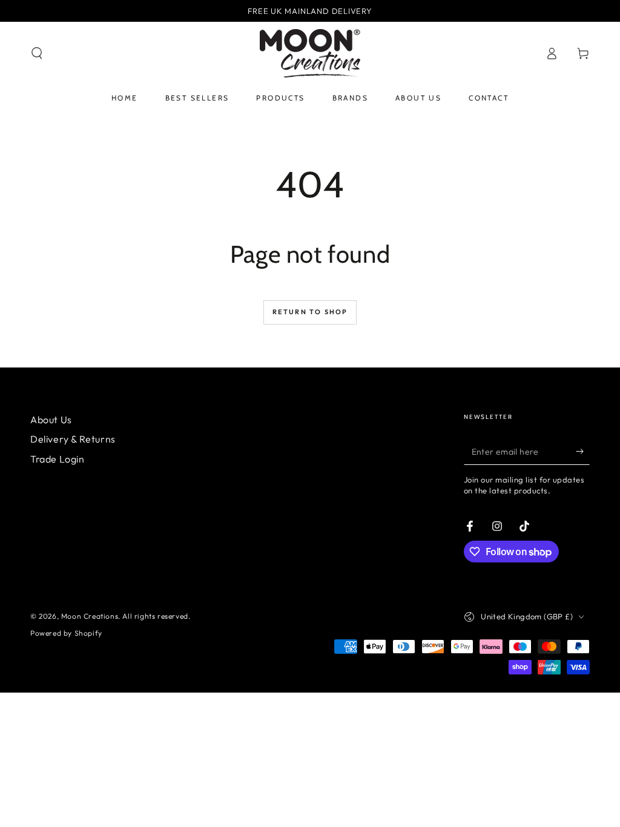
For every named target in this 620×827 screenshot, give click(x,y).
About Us (51, 420)
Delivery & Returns (73, 439)
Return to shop (310, 312)
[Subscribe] (583, 451)
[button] (37, 53)
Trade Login (57, 459)
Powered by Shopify (66, 633)
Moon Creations (89, 616)
